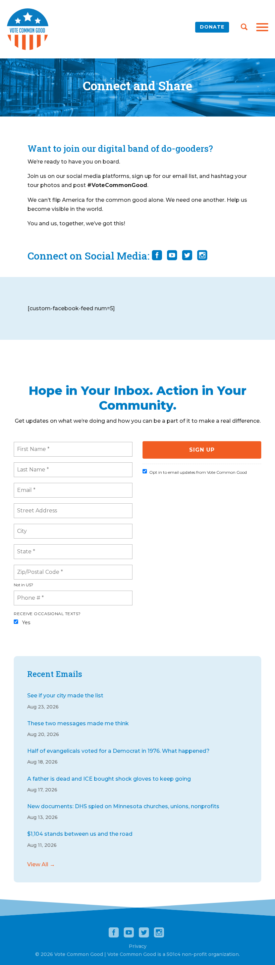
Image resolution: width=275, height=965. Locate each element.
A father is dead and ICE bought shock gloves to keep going (109, 779)
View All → (41, 864)
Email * (25, 486)
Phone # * (29, 594)
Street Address (35, 506)
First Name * (32, 445)
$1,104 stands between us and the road (79, 834)
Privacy (138, 946)
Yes (26, 622)
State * (26, 547)
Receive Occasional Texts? (47, 613)
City (22, 527)
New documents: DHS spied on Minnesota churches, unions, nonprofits (123, 806)
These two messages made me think (78, 723)
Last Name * (31, 465)
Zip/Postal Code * (37, 568)
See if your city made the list (65, 695)
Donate (212, 27)
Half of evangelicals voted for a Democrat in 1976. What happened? (118, 751)
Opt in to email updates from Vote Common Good (198, 472)
